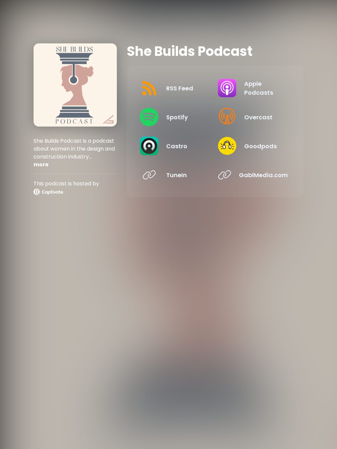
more (41, 164)
